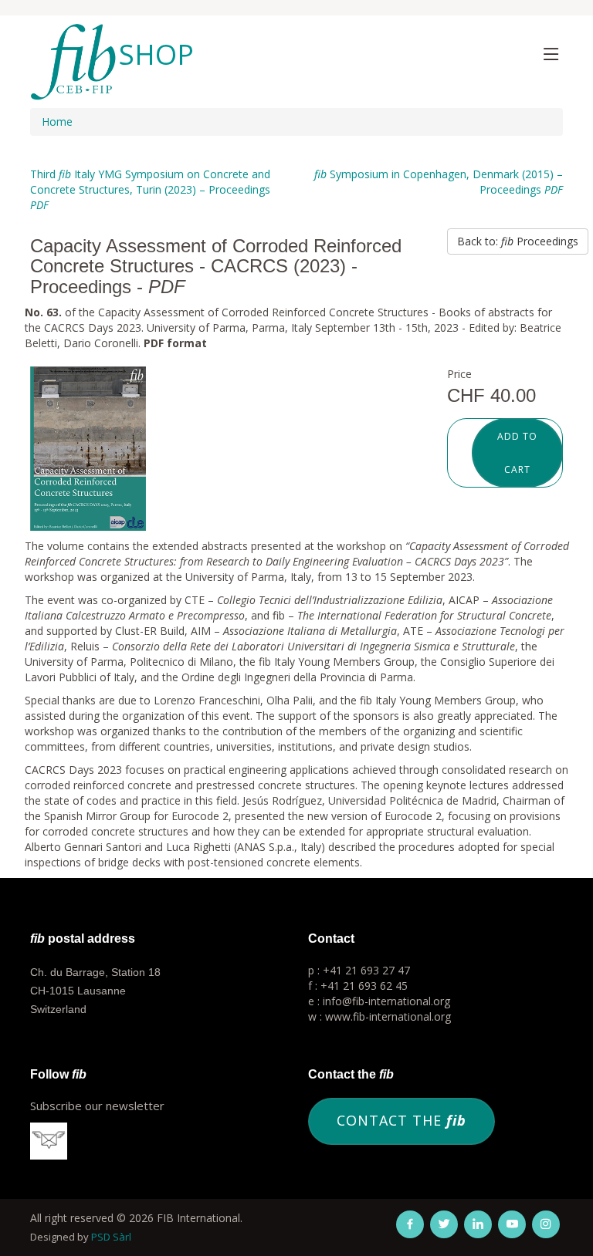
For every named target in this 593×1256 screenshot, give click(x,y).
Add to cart (517, 453)
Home (57, 121)
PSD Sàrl (111, 1237)
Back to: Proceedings (517, 241)
